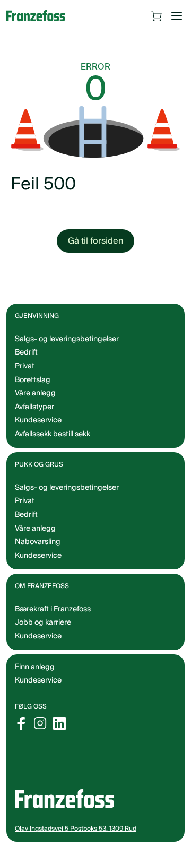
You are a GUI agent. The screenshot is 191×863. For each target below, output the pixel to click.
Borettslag (32, 380)
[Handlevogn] (156, 16)
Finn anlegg (35, 667)
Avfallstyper (34, 407)
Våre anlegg (35, 393)
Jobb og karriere (43, 622)
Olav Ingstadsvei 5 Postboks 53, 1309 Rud (75, 829)
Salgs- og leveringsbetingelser (67, 339)
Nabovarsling (37, 542)
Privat (24, 366)
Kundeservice (38, 680)
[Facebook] (21, 723)
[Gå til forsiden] (40, 15)
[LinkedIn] (59, 723)
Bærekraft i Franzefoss (53, 609)
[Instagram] (40, 723)
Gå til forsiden (95, 241)
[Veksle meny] (177, 16)
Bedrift (26, 352)
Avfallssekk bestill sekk (52, 434)
